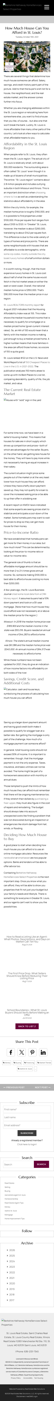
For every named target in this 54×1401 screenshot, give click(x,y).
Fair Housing (38, 1378)
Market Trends (45, 1062)
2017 (11, 1300)
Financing (30, 1062)
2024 (12, 1261)
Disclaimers (20, 1396)
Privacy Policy (16, 1378)
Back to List (26, 1026)
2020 (12, 1283)
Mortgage (9, 1214)
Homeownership (11, 1199)
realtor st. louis (25, 1068)
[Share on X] (22, 1052)
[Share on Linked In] (43, 1052)
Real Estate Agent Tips (14, 1203)
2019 (12, 1289)
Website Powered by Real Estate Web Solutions (27, 1389)
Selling (7, 1187)
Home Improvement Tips (14, 1218)
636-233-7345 (31, 1351)
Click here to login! (27, 1144)
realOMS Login (32, 1396)
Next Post (41, 1087)
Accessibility (28, 1378)
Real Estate (9, 1183)
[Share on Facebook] (11, 1052)
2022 (12, 1272)
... (35, 1068)
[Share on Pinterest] (32, 1052)
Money (7, 1062)
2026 (12, 1250)
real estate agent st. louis (15, 1195)
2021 (11, 1278)
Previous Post (15, 1087)
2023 (12, 1266)
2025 (12, 1255)
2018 (11, 1294)
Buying (18, 1062)
